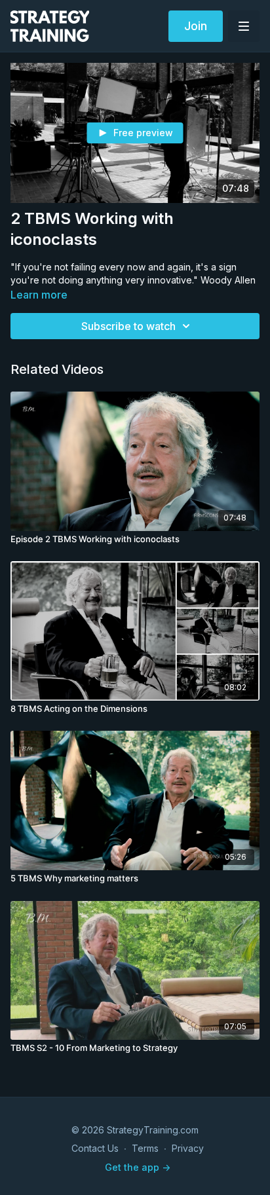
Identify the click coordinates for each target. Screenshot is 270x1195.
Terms (145, 1148)
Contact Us (95, 1148)
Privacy (188, 1148)
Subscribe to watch (128, 326)
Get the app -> (137, 1167)
